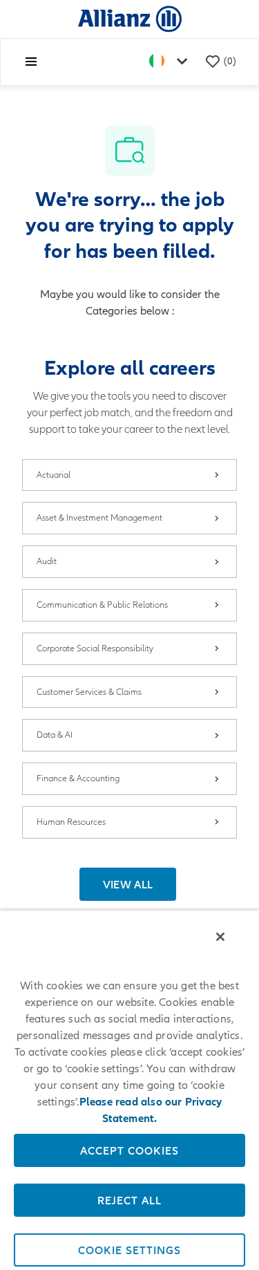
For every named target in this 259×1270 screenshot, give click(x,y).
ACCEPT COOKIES (129, 1150)
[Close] (220, 937)
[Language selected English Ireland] (171, 62)
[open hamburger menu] (31, 61)
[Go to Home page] (130, 18)
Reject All (129, 1200)
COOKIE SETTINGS (129, 1250)
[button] (128, 884)
